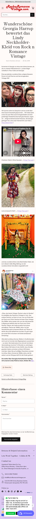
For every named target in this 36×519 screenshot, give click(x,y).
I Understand (10, 513)
